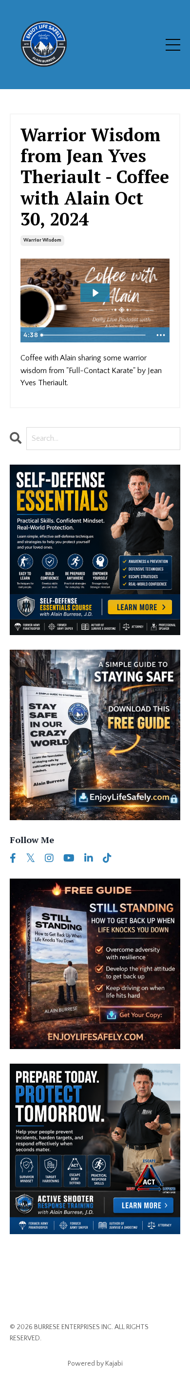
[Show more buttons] (161, 335)
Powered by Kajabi (95, 1364)
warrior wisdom (42, 240)
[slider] (94, 335)
